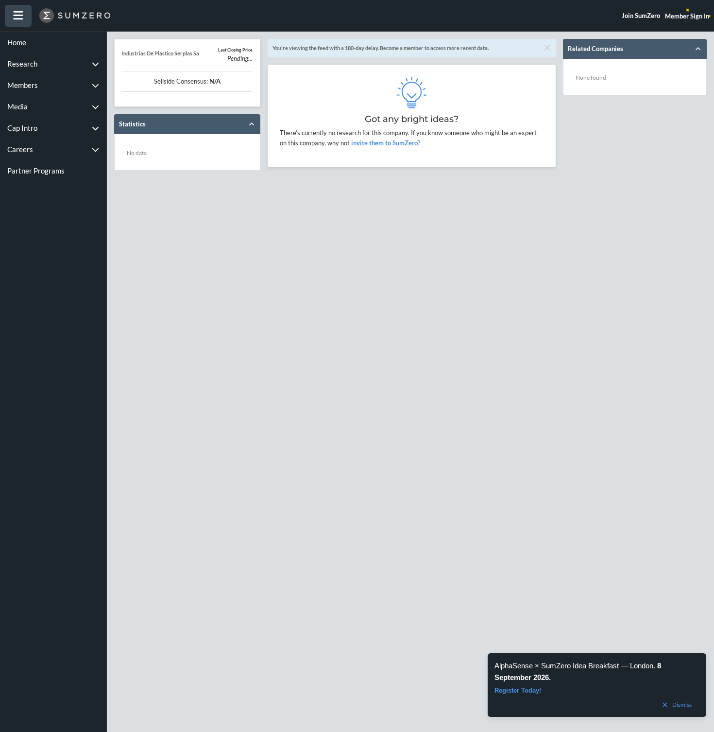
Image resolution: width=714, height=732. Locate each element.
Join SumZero (641, 15)
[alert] (597, 685)
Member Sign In (687, 16)
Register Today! (517, 690)
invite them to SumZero (384, 143)
